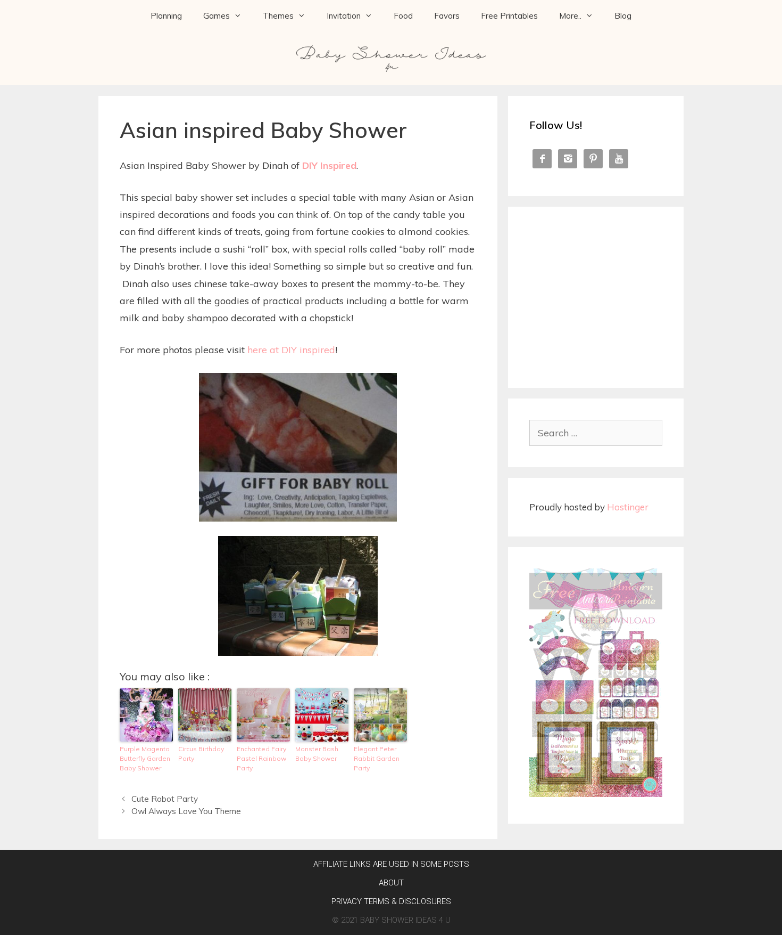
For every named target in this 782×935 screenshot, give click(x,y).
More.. (570, 16)
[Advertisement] (595, 294)
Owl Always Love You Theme (186, 811)
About (391, 883)
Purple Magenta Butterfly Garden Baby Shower (145, 758)
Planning (166, 16)
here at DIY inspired (291, 350)
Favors (447, 16)
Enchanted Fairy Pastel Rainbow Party (261, 758)
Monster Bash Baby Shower (316, 753)
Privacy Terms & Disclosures (391, 901)
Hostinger (627, 507)
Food (403, 16)
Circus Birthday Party (201, 753)
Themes (278, 16)
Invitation (344, 16)
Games (216, 16)
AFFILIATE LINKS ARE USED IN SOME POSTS (391, 864)
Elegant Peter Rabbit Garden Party (377, 758)
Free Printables (509, 16)
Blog (622, 16)
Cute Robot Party (164, 799)
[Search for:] (595, 432)
